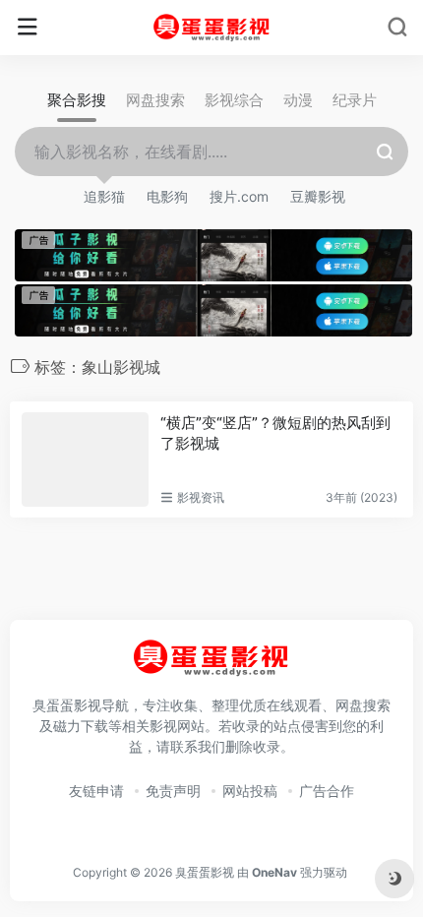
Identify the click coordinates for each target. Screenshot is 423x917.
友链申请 (96, 790)
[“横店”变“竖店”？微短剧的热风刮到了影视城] (85, 459)
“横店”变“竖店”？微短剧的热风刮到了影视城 (275, 433)
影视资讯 (200, 497)
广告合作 (326, 790)
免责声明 (173, 790)
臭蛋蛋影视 (204, 872)
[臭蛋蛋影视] (212, 27)
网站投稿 (249, 790)
